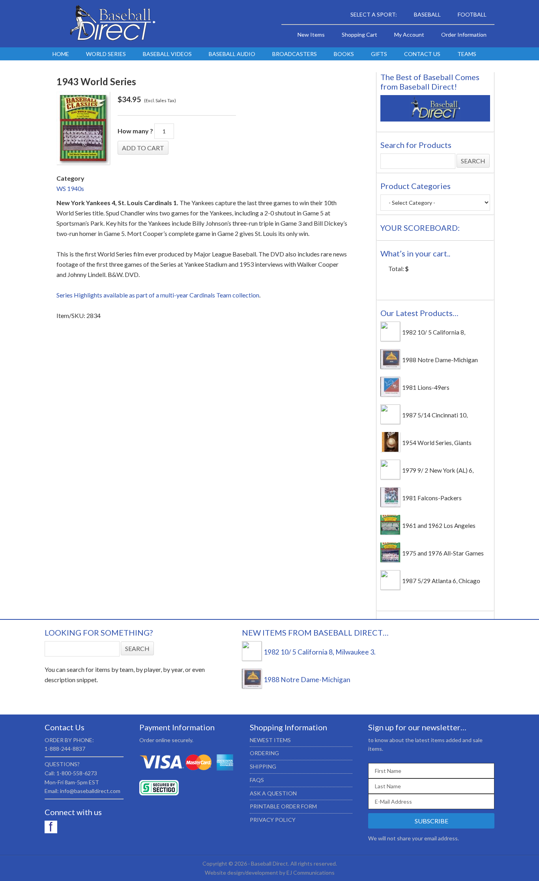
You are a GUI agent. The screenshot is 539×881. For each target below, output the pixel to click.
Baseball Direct (112, 23)
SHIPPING (263, 766)
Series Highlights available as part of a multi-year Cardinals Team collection (157, 295)
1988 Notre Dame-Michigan (440, 359)
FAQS (257, 779)
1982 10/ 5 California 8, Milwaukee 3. (320, 652)
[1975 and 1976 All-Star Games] (390, 559)
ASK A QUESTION (273, 793)
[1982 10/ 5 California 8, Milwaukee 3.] (390, 338)
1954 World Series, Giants (437, 442)
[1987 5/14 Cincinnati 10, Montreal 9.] (390, 421)
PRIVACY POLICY (273, 819)
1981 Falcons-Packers (432, 497)
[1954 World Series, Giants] (390, 449)
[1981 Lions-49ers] (390, 394)
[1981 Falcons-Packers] (390, 504)
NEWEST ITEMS (270, 740)
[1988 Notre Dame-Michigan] (390, 366)
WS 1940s (70, 188)
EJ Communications (310, 872)
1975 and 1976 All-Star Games (443, 553)
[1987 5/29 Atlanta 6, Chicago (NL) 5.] (390, 587)
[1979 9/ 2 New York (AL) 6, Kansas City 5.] (390, 477)
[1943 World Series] (83, 129)
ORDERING (264, 753)
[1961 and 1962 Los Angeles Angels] (390, 532)
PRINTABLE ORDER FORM (283, 806)
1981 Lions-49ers (425, 387)
